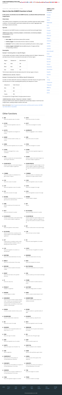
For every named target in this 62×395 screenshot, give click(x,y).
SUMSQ (27, 356)
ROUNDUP (28, 316)
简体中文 (49, 87)
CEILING (28, 156)
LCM (27, 231)
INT (27, 226)
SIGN (5, 334)
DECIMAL (6, 196)
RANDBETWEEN (29, 298)
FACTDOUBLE (29, 210)
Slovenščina (49, 69)
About (4, 387)
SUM (5, 350)
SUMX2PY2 (28, 363)
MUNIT (5, 273)
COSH (27, 180)
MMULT (6, 260)
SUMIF (27, 350)
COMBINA (28, 173)
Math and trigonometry (14, 8)
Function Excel (5, 8)
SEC (5, 322)
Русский (48, 61)
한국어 (48, 92)
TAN (27, 370)
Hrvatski (49, 15)
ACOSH (5, 123)
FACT (5, 210)
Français (49, 30)
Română (49, 59)
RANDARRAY (7, 298)
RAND (27, 292)
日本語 (48, 90)
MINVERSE (28, 255)
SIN (27, 334)
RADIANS (6, 292)
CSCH (27, 191)
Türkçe (48, 79)
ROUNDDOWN (7, 316)
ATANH (27, 149)
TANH (5, 377)
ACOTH (5, 130)
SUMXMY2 (6, 370)
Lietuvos (49, 48)
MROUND (6, 266)
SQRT (27, 339)
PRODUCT (6, 287)
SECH (27, 322)
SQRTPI (5, 345)
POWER (27, 280)
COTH (27, 185)
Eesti (48, 25)
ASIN (27, 137)
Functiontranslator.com (11, 2)
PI (4, 280)
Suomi (48, 28)
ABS (5, 117)
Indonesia (49, 40)
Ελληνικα (49, 35)
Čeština (48, 17)
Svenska (49, 74)
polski (48, 53)
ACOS (27, 117)
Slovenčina (49, 66)
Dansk (48, 20)
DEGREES (28, 196)
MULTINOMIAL (29, 266)
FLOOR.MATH (7, 216)
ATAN (27, 144)
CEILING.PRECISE (30, 163)
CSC (5, 191)
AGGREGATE (29, 130)
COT (5, 185)
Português (49, 56)
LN (26, 240)
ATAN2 (5, 149)
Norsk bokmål (50, 51)
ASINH (5, 144)
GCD (5, 226)
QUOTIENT (28, 287)
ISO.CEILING (7, 231)
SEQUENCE (6, 327)
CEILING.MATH (7, 163)
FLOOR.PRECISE (29, 216)
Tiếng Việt (49, 85)
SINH (5, 339)
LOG (5, 248)
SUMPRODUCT (7, 356)
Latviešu (49, 46)
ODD (27, 273)
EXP (27, 203)
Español (48, 72)
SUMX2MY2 (6, 363)
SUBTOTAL (28, 345)
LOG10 (27, 248)
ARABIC (5, 137)
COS (5, 180)
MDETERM (6, 255)
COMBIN (6, 173)
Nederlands (49, 22)
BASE (5, 156)
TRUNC (27, 377)
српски (48, 64)
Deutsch (49, 33)
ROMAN (6, 309)
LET (5, 240)
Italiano (48, 43)
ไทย (47, 77)
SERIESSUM (28, 327)
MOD (27, 260)
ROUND (27, 309)
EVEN (5, 203)
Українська (49, 82)
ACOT (27, 123)
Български (49, 12)
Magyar (48, 38)
